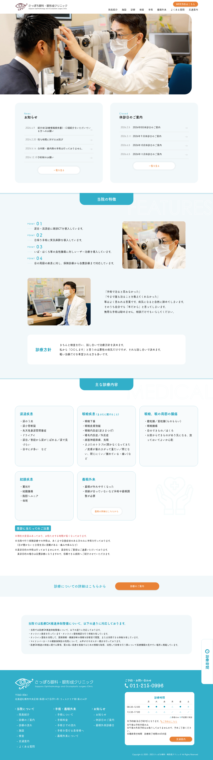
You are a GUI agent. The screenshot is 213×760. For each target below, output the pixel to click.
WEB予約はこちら (185, 4)
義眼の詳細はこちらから (106, 511)
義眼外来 (161, 9)
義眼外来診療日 (105, 725)
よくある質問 (178, 9)
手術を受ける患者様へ (70, 730)
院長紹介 (113, 9)
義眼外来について (68, 736)
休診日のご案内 (105, 720)
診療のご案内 (137, 586)
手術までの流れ (66, 725)
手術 (150, 9)
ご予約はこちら (169, 721)
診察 (133, 9)
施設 (124, 9)
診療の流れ (25, 725)
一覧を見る (59, 170)
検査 (141, 9)
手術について (65, 714)
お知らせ (101, 714)
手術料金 (62, 720)
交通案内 (193, 9)
